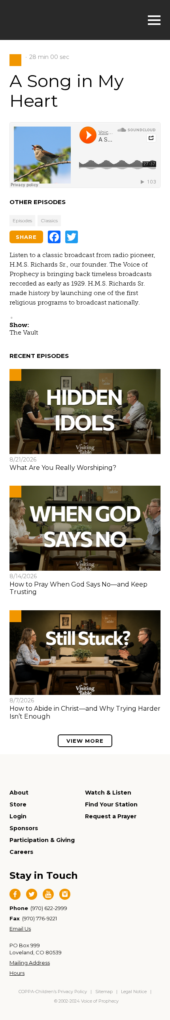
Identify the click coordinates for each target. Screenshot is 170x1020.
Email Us (20, 928)
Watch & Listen (108, 792)
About (18, 792)
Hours (17, 973)
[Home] (49, 19)
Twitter (31, 894)
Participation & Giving (42, 840)
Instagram (64, 894)
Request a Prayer (110, 816)
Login (17, 816)
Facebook (15, 894)
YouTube (48, 894)
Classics (49, 220)
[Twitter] (71, 237)
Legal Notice (134, 991)
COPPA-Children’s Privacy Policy (53, 991)
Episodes (22, 220)
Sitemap (104, 991)
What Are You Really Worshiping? (62, 467)
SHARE (26, 237)
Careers (21, 851)
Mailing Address (29, 962)
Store (17, 804)
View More (85, 741)
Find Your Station (111, 804)
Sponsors (23, 828)
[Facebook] (54, 237)
